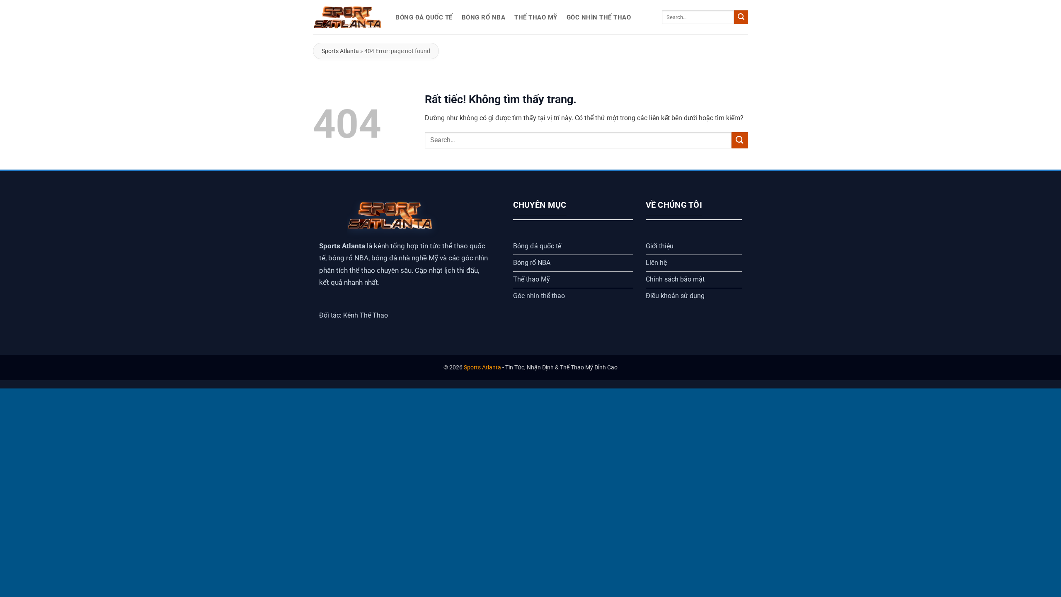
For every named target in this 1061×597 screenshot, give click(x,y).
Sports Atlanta (340, 51)
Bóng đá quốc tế (424, 17)
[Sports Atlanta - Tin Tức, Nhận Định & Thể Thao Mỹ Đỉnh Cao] (348, 17)
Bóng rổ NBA (484, 17)
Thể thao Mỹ (535, 17)
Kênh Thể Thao (365, 315)
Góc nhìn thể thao (599, 17)
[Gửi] (741, 17)
